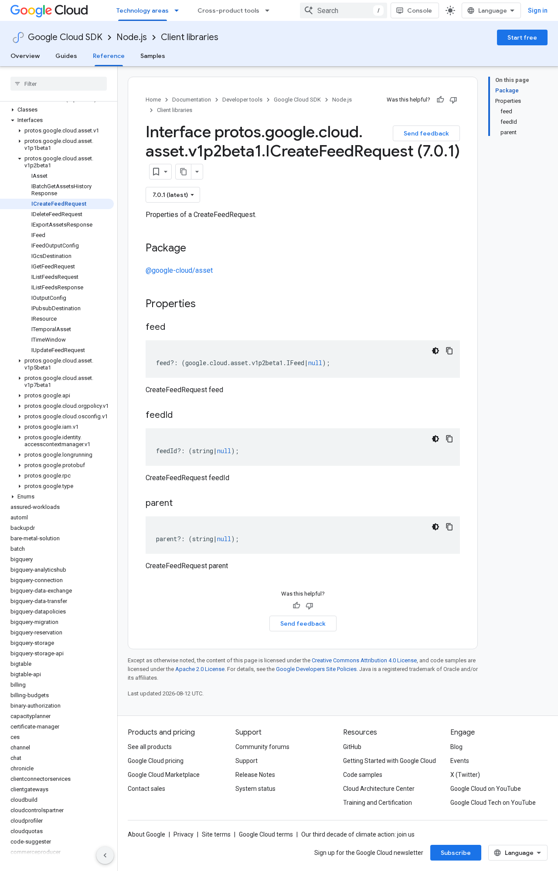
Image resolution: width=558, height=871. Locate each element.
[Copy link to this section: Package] (195, 249)
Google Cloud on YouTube (485, 788)
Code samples (362, 774)
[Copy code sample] (449, 351)
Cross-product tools (228, 10)
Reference (109, 56)
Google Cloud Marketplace (164, 774)
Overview (25, 56)
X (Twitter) (465, 774)
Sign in (538, 10)
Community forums (262, 746)
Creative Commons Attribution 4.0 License (364, 660)
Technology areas (142, 10)
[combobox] (343, 10)
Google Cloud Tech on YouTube (493, 802)
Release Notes (255, 774)
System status (255, 788)
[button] (57, 110)
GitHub (352, 746)
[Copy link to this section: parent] (181, 503)
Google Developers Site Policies (316, 669)
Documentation (191, 99)
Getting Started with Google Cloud (389, 760)
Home (153, 99)
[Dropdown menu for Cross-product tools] (269, 10)
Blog (456, 746)
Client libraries (189, 37)
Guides (66, 56)
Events (459, 760)
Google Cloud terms (266, 834)
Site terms (216, 834)
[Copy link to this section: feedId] (181, 415)
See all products (150, 746)
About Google (146, 834)
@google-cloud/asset (179, 270)
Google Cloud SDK (65, 37)
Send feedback (426, 133)
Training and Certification (377, 802)
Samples (152, 56)
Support (246, 760)
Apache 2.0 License (200, 669)
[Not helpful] (453, 99)
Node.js (131, 37)
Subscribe (456, 853)
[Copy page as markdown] (183, 171)
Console (419, 10)
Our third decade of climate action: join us (358, 834)
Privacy (184, 834)
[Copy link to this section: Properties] (207, 304)
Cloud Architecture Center (379, 788)
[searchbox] (58, 84)
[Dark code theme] (435, 351)
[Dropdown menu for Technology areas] (179, 10)
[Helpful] (440, 99)
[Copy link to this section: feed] (174, 327)
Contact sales (146, 788)
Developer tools (242, 99)
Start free (522, 37)
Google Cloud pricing (156, 760)
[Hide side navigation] (105, 855)
